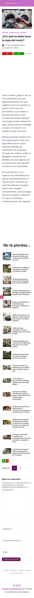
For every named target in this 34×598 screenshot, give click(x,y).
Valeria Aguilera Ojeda (16, 45)
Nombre (8, 529)
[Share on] (1, 301)
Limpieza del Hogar (17, 32)
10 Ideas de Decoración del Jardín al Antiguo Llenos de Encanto (20, 356)
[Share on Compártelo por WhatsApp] (18, 53)
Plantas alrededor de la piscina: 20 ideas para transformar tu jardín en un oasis (20, 257)
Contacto (6, 570)
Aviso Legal (13, 570)
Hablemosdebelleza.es (13, 588)
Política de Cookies (17, 573)
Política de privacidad (24, 570)
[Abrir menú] (30, 3)
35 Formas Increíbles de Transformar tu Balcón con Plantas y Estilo (20, 269)
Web (5, 552)
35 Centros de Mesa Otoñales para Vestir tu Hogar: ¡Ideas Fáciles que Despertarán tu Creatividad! (21, 395)
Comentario (8, 490)
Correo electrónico (13, 540)
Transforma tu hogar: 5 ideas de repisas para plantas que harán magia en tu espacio (21, 452)
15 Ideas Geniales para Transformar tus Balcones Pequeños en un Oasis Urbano (21, 344)
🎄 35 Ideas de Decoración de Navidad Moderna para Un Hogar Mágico (20, 381)
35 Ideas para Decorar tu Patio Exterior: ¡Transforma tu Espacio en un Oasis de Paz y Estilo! (21, 409)
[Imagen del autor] (3, 45)
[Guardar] (7, 53)
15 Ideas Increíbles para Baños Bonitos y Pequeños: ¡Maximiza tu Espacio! (20, 304)
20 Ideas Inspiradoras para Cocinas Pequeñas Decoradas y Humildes (20, 281)
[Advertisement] (17, 74)
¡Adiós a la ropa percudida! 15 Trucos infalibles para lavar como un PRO (21, 331)
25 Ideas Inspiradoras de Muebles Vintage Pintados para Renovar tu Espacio (21, 292)
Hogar (5, 32)
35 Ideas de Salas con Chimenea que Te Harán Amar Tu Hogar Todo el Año (20, 368)
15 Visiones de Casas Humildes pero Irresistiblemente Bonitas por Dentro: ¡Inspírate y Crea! (21, 438)
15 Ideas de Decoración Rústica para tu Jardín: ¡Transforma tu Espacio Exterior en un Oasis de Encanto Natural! (20, 423)
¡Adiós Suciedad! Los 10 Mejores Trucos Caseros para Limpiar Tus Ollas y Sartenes (21, 318)
